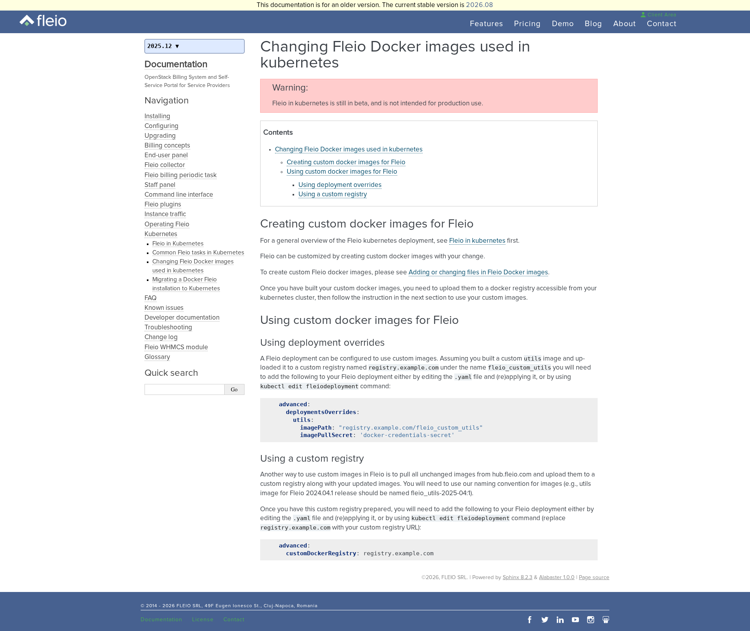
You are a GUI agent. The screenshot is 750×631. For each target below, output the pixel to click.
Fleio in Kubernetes (178, 244)
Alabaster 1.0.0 (557, 577)
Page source (594, 577)
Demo (563, 24)
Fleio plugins (163, 204)
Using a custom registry (332, 194)
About (624, 24)
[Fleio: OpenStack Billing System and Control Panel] (43, 20)
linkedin (560, 619)
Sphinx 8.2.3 (517, 577)
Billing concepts (167, 145)
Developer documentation (182, 318)
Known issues (164, 308)
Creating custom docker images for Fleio (346, 162)
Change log (161, 337)
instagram (590, 619)
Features (486, 24)
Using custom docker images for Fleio (342, 172)
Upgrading (160, 136)
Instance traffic (165, 214)
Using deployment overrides (340, 185)
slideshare (605, 619)
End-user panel (166, 155)
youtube (575, 619)
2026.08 (479, 5)
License (203, 619)
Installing (157, 116)
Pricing (527, 24)
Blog (593, 24)
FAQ (151, 298)
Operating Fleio (167, 224)
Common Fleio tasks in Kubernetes (198, 253)
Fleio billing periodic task (181, 175)
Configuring (162, 126)
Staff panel (160, 185)
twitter (544, 619)
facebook (529, 619)
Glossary (157, 357)
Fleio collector (165, 165)
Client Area (662, 15)
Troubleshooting (168, 327)
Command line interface (179, 195)
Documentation (176, 64)
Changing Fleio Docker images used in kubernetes (349, 149)
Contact (662, 24)
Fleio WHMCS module (176, 347)
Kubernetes (161, 234)
